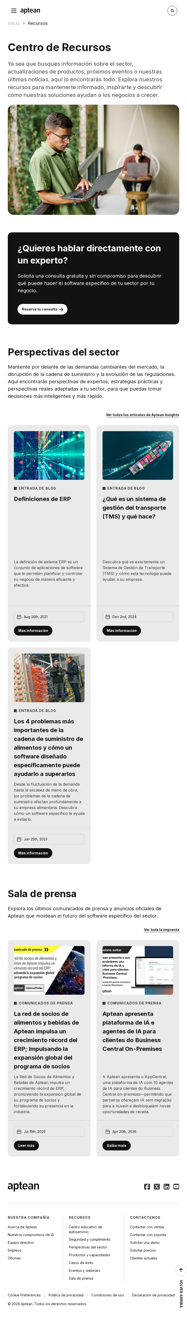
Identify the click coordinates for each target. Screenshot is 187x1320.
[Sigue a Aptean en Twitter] (157, 1187)
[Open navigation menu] (14, 11)
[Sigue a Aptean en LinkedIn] (166, 1187)
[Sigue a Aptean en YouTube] (176, 1187)
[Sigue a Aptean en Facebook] (147, 1187)
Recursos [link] (38, 23)
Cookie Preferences (24, 1295)
